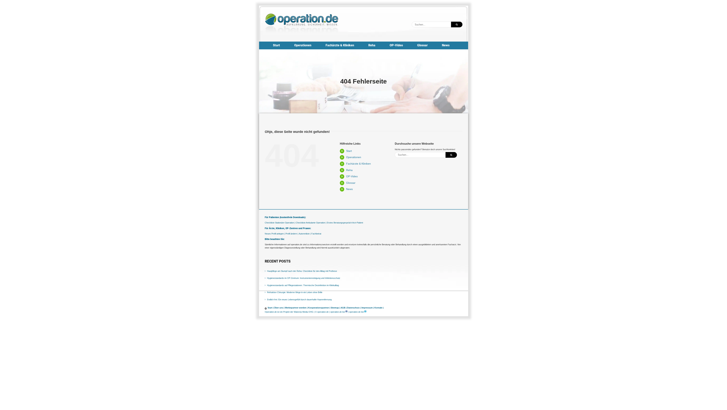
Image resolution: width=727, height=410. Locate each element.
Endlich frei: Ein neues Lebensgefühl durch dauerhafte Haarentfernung (299, 299)
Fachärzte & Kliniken (358, 163)
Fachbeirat (316, 234)
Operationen (353, 157)
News (349, 189)
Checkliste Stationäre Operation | (280, 223)
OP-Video (352, 176)
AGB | (343, 308)
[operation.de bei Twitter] (365, 312)
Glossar (350, 182)
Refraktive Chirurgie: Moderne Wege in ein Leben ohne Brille (294, 292)
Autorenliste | (305, 234)
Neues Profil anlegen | (275, 234)
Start (349, 150)
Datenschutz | (354, 308)
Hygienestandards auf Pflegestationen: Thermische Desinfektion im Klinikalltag (303, 285)
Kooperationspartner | (319, 308)
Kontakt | (379, 308)
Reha (349, 170)
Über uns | (279, 308)
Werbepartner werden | (296, 308)
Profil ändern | (291, 234)
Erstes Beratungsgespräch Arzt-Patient (345, 223)
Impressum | (368, 308)
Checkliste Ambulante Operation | (311, 223)
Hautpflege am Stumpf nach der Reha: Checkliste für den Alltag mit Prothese (302, 271)
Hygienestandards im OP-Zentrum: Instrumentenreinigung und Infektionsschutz (303, 278)
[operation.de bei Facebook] (346, 312)
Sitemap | (335, 308)
